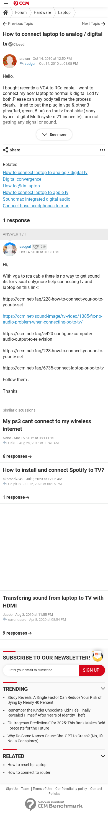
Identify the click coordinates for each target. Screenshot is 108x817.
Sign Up (12, 789)
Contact (96, 789)
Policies (54, 794)
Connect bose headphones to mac (36, 205)
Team (25, 789)
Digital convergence (22, 179)
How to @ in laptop (21, 185)
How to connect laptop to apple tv (35, 192)
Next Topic (91, 23)
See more (57, 134)
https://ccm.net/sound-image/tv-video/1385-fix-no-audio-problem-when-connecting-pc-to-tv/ (52, 319)
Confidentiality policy (71, 789)
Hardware (42, 12)
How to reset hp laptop (27, 764)
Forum (21, 12)
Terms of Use (42, 789)
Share (15, 150)
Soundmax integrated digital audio (36, 199)
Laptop (64, 12)
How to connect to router (28, 772)
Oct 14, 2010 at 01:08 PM (58, 63)
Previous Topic (20, 23)
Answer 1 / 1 (15, 234)
